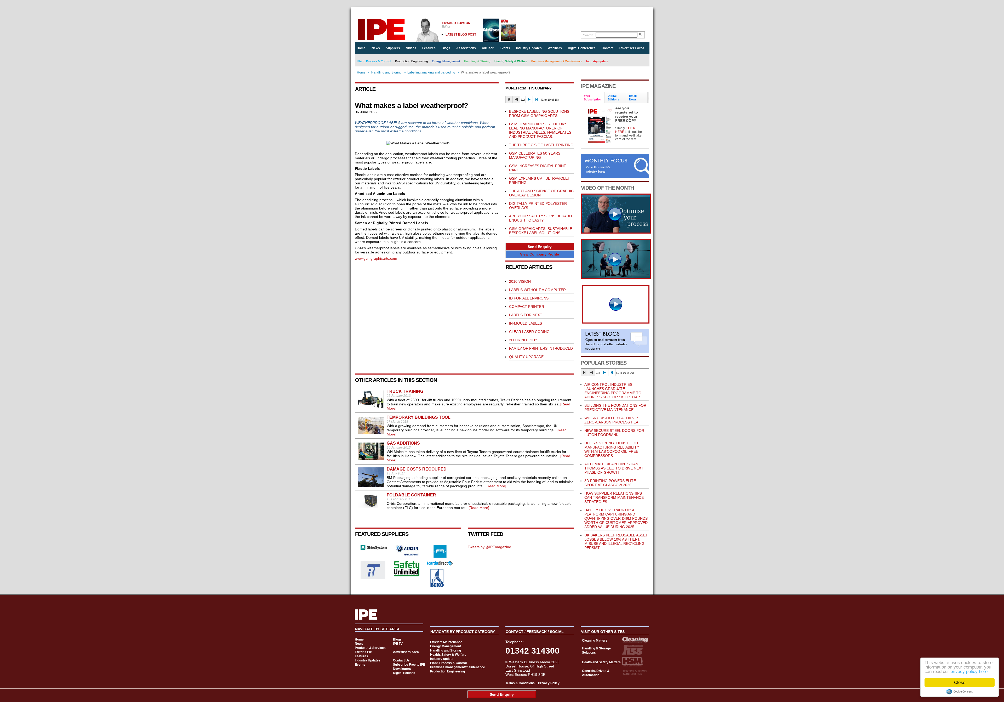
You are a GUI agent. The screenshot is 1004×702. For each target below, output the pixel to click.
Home (361, 48)
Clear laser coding (529, 332)
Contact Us (401, 660)
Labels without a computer (537, 290)
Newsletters (402, 669)
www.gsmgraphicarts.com (376, 258)
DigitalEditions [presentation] (613, 97)
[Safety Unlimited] (407, 576)
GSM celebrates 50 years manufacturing (534, 155)
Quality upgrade (526, 357)
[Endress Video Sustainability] (616, 232)
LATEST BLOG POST (461, 34)
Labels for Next (525, 315)
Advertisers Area (631, 48)
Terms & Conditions (520, 683)
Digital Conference (582, 48)
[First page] (509, 99)
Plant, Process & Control (374, 61)
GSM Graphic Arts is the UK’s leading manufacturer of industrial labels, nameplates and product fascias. (540, 130)
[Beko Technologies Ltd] (437, 586)
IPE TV (398, 644)
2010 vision (520, 281)
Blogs (446, 48)
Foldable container (411, 495)
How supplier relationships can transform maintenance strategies (614, 497)
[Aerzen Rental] (407, 554)
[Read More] (496, 486)
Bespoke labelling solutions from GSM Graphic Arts (539, 113)
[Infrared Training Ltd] (373, 578)
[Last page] (536, 99)
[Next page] (529, 99)
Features (429, 48)
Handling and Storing (386, 72)
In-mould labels (525, 323)
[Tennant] (440, 556)
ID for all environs (529, 298)
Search (588, 35)
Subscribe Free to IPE (409, 664)
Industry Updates (529, 48)
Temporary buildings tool (418, 417)
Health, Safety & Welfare (510, 61)
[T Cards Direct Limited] (440, 564)
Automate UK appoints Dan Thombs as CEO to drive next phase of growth (613, 468)
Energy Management (446, 61)
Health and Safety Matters (601, 662)
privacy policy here (969, 671)
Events (505, 48)
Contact (607, 48)
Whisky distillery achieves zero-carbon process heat (612, 420)
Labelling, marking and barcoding (431, 72)
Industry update (597, 61)
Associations (466, 48)
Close (959, 682)
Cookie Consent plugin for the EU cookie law (959, 691)
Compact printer (526, 306)
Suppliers (393, 48)
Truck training (405, 391)
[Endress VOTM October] (616, 277)
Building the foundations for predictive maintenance (615, 407)
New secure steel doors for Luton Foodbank (614, 432)
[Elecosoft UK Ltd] (374, 548)
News (376, 48)
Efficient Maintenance (446, 642)
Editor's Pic (363, 652)
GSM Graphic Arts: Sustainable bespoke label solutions (540, 231)
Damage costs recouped (417, 469)
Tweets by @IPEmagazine (489, 547)
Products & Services (370, 648)
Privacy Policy (549, 683)
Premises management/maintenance (457, 667)
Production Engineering (411, 61)
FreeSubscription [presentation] (593, 97)
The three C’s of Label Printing (541, 145)
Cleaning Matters (594, 640)
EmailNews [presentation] (633, 97)
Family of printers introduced (541, 348)
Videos (411, 48)
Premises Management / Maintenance (556, 61)
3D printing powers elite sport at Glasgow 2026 (610, 483)
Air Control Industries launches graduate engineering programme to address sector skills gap (612, 390)
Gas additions (403, 443)
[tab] (593, 97)
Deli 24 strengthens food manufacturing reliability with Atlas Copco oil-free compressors (611, 449)
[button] (539, 246)
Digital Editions (404, 673)
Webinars (555, 48)
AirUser (488, 48)
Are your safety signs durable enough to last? (541, 218)
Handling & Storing (477, 61)
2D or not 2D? (523, 340)
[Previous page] (516, 99)
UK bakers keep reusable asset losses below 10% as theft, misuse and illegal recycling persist (616, 541)
